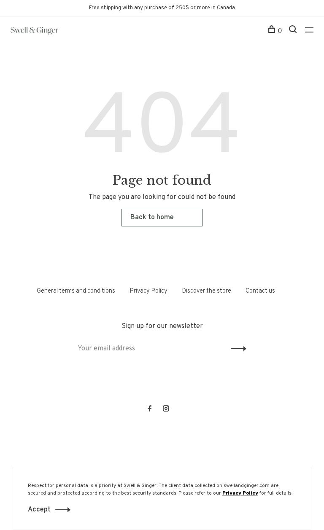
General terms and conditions (76, 291)
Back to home (152, 217)
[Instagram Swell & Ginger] (166, 410)
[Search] (294, 31)
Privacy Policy (148, 291)
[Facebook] (150, 410)
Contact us (260, 291)
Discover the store (206, 291)
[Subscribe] (236, 348)
